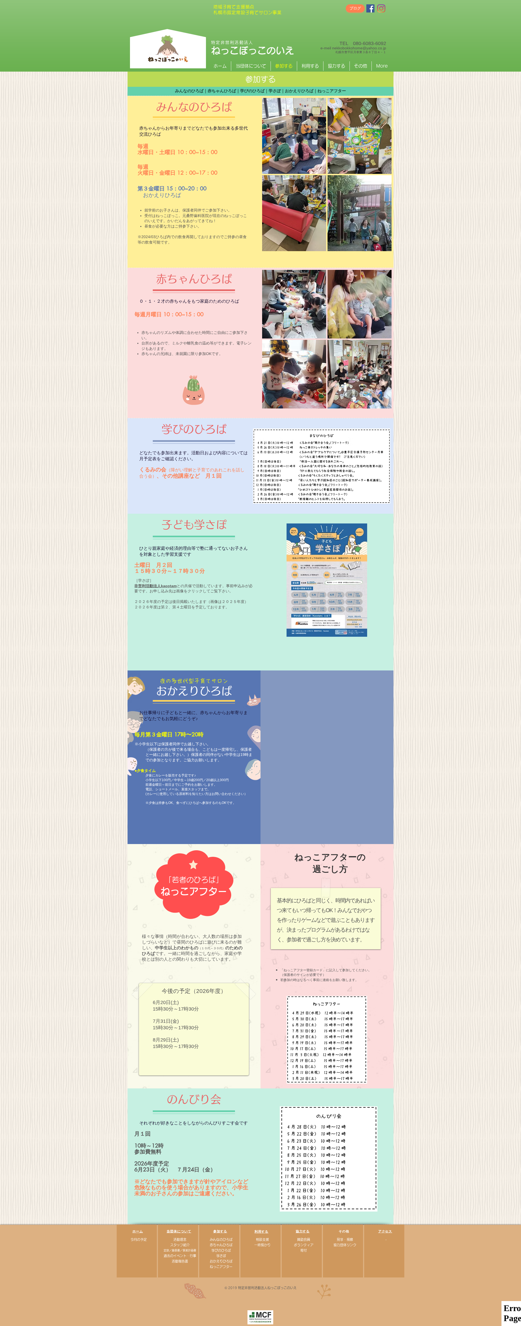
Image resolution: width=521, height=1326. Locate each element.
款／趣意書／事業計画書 (181, 1250)
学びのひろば (252, 90)
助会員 (305, 1239)
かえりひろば (223, 1261)
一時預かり (264, 1245)
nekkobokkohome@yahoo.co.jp (359, 48)
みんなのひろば (189, 90)
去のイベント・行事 (181, 1255)
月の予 (139, 1239)
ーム (139, 1231)
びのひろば (223, 1250)
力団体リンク (346, 1245)
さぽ (223, 1255)
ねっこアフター (331, 90)
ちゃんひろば (223, 1245)
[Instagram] (381, 8)
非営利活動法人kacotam (155, 586)
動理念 (181, 1239)
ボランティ (302, 1245)
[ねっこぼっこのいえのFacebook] (370, 8)
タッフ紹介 (181, 1245)
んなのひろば (223, 1239)
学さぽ (275, 90)
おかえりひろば (299, 90)
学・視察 (346, 1239)
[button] (360, 66)
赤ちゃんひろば (222, 90)
